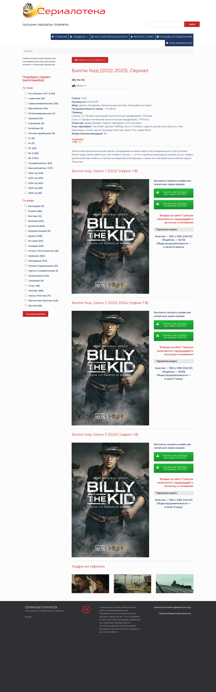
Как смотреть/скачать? (111, 36)
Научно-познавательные (43, 270)
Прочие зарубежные (41, 133)
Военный (36, 221)
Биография (36, 206)
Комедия (36, 246)
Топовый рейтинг (40, 163)
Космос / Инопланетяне (43, 251)
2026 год (35, 193)
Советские (36, 98)
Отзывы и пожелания (176, 36)
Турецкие (35, 118)
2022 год (35, 173)
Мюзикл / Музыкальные (43, 266)
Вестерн (34, 216)
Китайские (35, 128)
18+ (33, 158)
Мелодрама (37, 260)
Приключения (38, 275)
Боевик (35, 211)
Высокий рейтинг (40, 168)
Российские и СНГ (41, 93)
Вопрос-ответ (144, 36)
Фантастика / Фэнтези (43, 300)
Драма (35, 236)
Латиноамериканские (41, 113)
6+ (31, 143)
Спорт (34, 285)
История (35, 241)
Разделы (79, 36)
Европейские (38, 108)
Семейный (36, 280)
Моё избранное (180, 43)
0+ (31, 138)
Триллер (35, 290)
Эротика (35, 305)
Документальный (39, 231)
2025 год (35, 188)
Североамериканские (43, 103)
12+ (32, 148)
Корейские (36, 123)
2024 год (35, 183)
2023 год (35, 178)
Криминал (36, 256)
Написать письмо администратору (172, 607)
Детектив (36, 226)
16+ (33, 153)
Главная (61, 36)
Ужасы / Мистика (39, 295)
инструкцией (182, 219)
